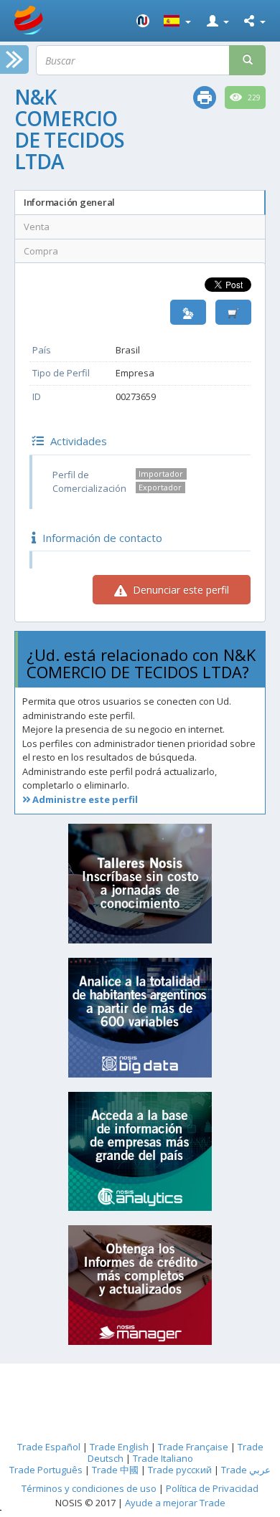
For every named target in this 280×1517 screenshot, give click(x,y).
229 (253, 97)
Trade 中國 (115, 1469)
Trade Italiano (163, 1458)
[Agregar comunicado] (233, 312)
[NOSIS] (143, 21)
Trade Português (46, 1469)
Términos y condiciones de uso (89, 1488)
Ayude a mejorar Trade (175, 1502)
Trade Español (48, 1446)
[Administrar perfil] (188, 312)
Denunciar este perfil (179, 589)
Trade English (119, 1446)
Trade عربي (246, 1469)
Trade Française (193, 1446)
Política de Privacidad (212, 1488)
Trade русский (180, 1469)
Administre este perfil (84, 799)
